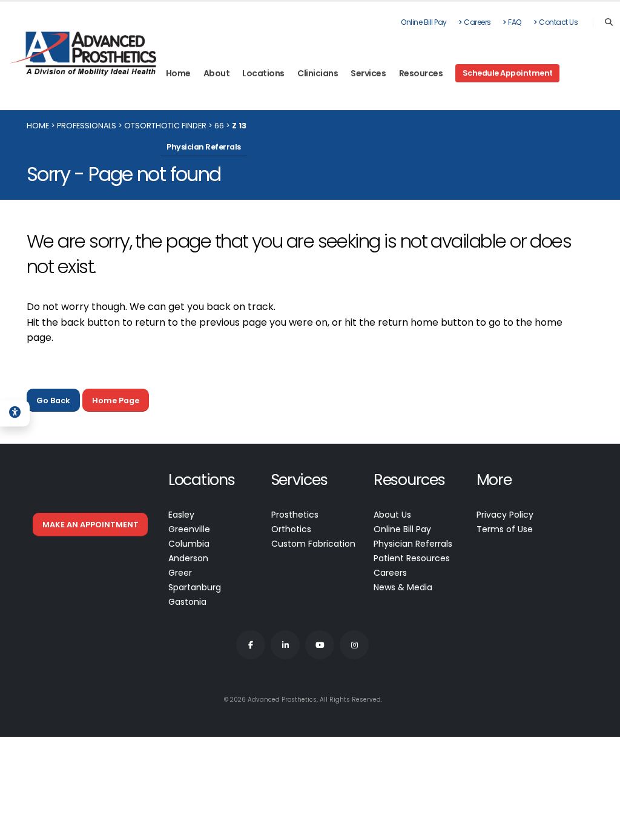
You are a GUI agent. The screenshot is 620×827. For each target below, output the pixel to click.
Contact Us (558, 22)
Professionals (86, 125)
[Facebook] (250, 644)
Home (178, 73)
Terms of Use (505, 529)
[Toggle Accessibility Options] (15, 413)
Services (368, 73)
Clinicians (317, 73)
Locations (263, 73)
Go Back (53, 400)
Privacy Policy (505, 515)
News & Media (403, 587)
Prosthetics (294, 515)
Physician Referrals (413, 544)
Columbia (188, 544)
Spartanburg (194, 587)
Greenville (189, 529)
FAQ (515, 22)
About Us (392, 515)
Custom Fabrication (313, 544)
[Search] (609, 22)
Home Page (115, 400)
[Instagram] (354, 644)
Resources (421, 73)
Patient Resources (412, 558)
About (216, 73)
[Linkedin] (285, 644)
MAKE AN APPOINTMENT (90, 524)
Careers (477, 22)
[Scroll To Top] (599, 813)
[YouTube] (319, 644)
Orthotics (291, 529)
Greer (180, 573)
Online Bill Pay (424, 22)
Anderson (188, 558)
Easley (181, 515)
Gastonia (187, 602)
